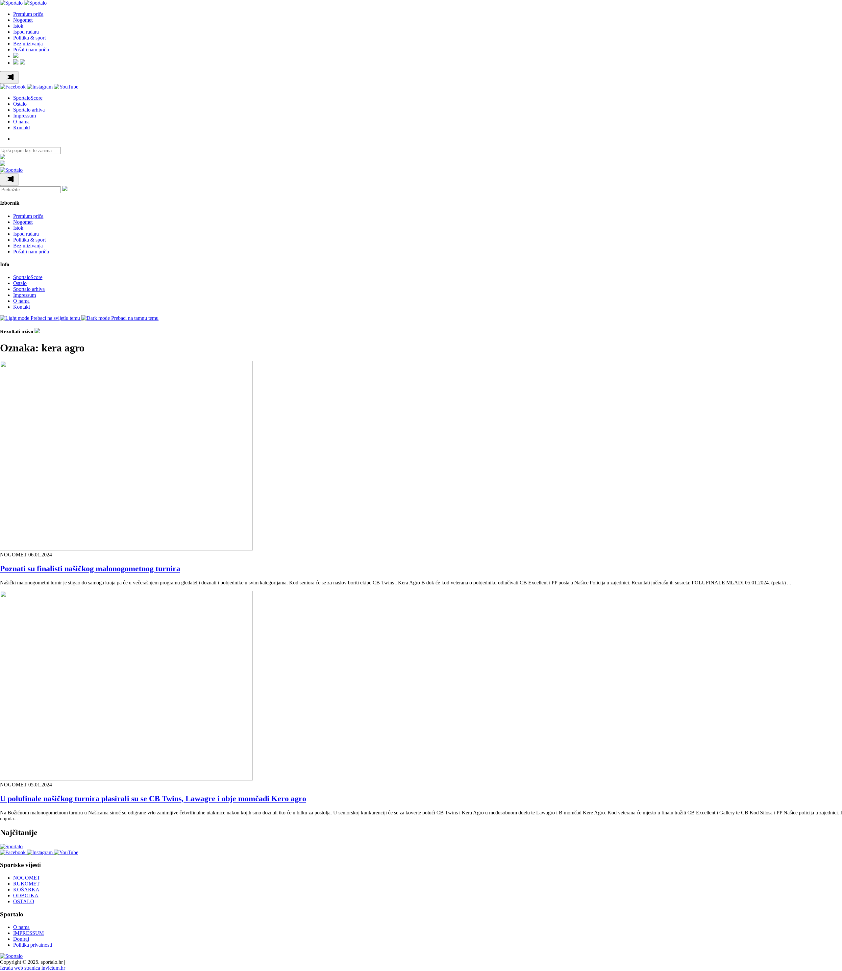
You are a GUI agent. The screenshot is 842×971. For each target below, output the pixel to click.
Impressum (24, 115)
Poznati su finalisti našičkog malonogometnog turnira (90, 568)
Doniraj (21, 939)
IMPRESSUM (28, 933)
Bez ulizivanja (28, 43)
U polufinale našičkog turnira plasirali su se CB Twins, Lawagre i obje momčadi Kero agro (153, 798)
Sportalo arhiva (29, 110)
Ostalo (20, 104)
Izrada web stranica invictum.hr (32, 968)
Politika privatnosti (32, 945)
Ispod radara (26, 32)
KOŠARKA (26, 889)
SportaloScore (27, 98)
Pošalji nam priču (31, 49)
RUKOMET (26, 883)
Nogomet (23, 20)
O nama (21, 121)
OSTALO (23, 901)
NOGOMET (26, 878)
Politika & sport (29, 37)
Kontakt (21, 127)
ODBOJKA (25, 895)
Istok (18, 26)
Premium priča (28, 14)
